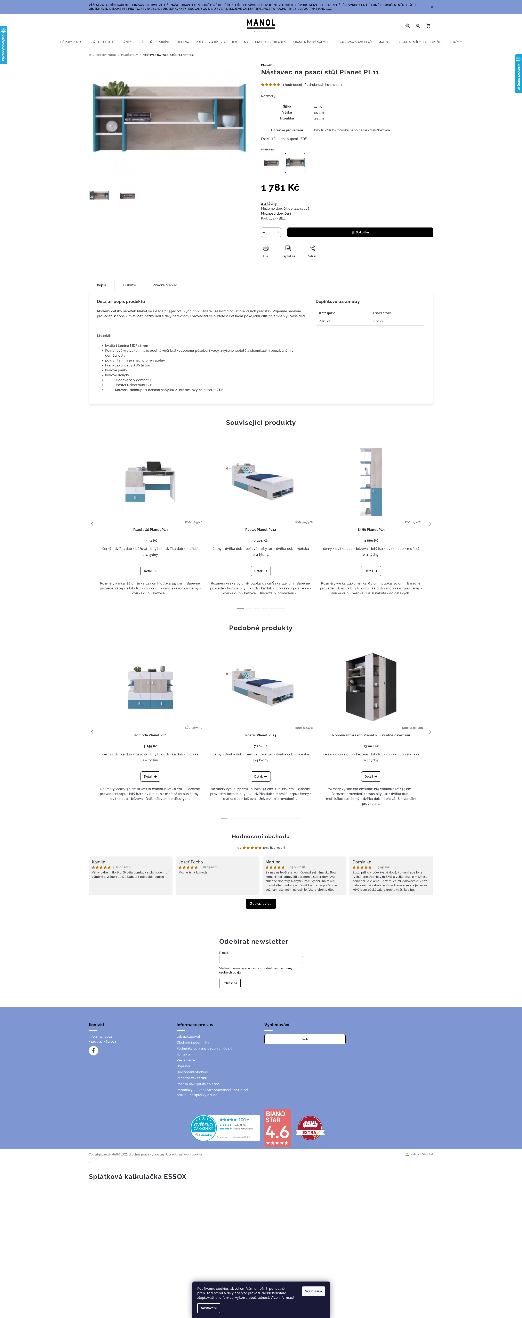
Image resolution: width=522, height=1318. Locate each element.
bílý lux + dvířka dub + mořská (174, 549)
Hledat (305, 1039)
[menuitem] (71, 42)
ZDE (303, 139)
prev (92, 523)
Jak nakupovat (188, 1036)
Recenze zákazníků (192, 1078)
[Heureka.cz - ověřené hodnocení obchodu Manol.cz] (225, 1128)
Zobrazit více (261, 904)
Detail (148, 571)
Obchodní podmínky (193, 1042)
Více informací (282, 1298)
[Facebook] (93, 1050)
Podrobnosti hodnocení (323, 85)
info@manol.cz (100, 1036)
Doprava (183, 1066)
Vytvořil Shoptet (421, 1154)
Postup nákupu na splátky (198, 1084)
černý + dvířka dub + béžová (124, 549)
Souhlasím (313, 1291)
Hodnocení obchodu (261, 836)
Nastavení (209, 1308)
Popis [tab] (101, 285)
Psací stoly (382, 313)
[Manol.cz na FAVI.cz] (310, 1128)
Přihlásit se (230, 983)
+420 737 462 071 (102, 1041)
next (430, 523)
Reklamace (186, 1060)
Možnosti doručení (276, 213)
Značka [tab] (165, 285)
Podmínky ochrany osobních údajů (205, 1048)
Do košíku (362, 232)
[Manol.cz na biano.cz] (277, 1128)
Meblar (266, 65)
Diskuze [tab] (129, 285)
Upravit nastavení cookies (184, 1154)
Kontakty (184, 1054)
